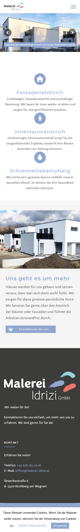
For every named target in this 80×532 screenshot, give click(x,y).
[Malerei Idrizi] (13, 6)
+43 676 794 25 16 (29, 465)
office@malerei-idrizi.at (32, 471)
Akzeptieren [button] (60, 525)
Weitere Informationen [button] (32, 525)
